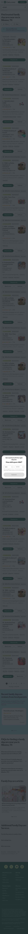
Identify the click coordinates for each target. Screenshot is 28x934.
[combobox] (8, 467)
